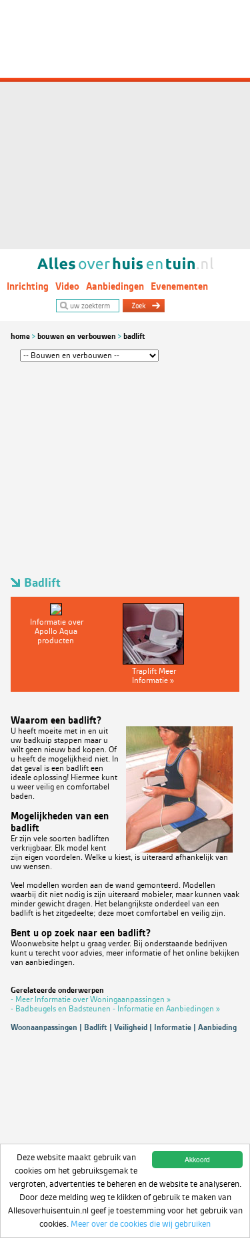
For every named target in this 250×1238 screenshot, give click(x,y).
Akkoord (197, 1159)
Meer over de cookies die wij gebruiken (141, 1224)
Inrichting (28, 286)
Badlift (134, 336)
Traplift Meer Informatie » (154, 676)
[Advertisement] (125, 124)
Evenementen (179, 286)
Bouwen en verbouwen (76, 336)
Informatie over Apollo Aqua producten (56, 631)
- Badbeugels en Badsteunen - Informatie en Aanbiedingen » (115, 1008)
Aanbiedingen (115, 286)
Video (67, 286)
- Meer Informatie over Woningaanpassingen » (91, 999)
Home (20, 336)
